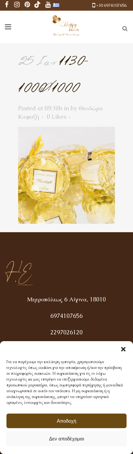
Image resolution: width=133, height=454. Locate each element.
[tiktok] (37, 5)
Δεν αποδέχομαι (66, 438)
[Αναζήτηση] (123, 27)
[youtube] (48, 5)
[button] (123, 349)
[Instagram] (17, 5)
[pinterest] (27, 5)
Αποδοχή (66, 421)
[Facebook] (6, 5)
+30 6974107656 (111, 5)
